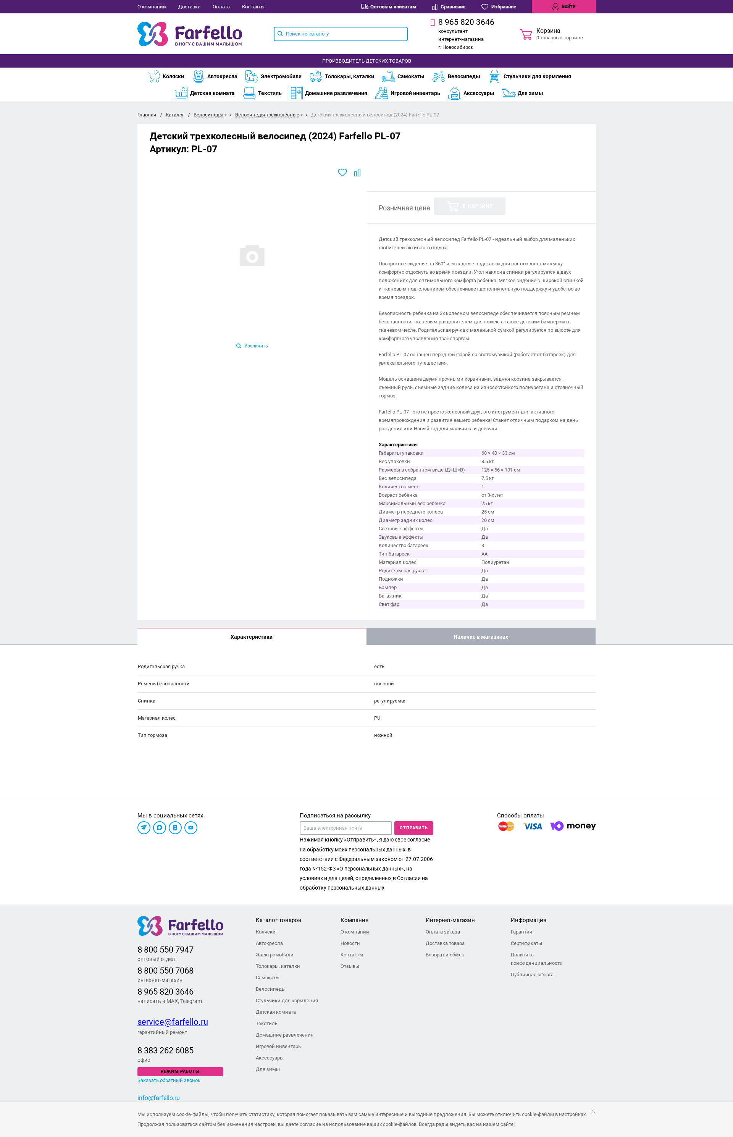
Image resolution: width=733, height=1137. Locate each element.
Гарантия (521, 932)
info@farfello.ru (158, 1097)
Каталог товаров (279, 920)
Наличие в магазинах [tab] (481, 637)
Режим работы (180, 1071)
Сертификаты (526, 943)
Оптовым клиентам (393, 7)
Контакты (253, 7)
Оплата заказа (443, 932)
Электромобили (281, 76)
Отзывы (350, 966)
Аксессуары (478, 93)
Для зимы (530, 93)
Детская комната (212, 93)
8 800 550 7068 (165, 970)
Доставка (189, 7)
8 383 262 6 (158, 1050)
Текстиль (270, 93)
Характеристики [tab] (252, 637)
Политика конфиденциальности (537, 959)
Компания (354, 920)
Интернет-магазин (450, 920)
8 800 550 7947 (165, 949)
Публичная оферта (532, 974)
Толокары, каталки (349, 76)
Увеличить (255, 346)
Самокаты (411, 76)
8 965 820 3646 (165, 991)
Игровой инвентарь (415, 93)
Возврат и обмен (445, 955)
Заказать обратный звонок (168, 1080)
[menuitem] (169, 76)
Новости (350, 943)
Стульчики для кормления (537, 76)
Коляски (173, 76)
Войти (567, 6)
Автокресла (222, 76)
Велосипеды (464, 76)
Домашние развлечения (336, 93)
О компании (151, 7)
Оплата (221, 7)
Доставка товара (445, 943)
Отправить (414, 827)
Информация (528, 920)
